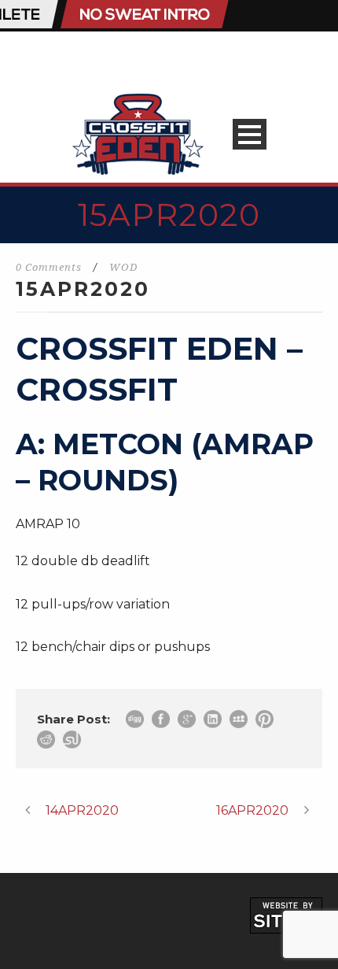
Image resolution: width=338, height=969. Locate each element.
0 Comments (49, 267)
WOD (123, 267)
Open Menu (249, 134)
